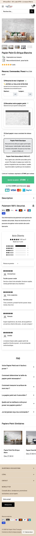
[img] (8, 271)
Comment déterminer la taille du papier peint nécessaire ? (14, 376)
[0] (32, 6)
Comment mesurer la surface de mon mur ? (14, 386)
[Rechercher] (32, 11)
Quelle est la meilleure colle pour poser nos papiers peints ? (14, 403)
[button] (6, 64)
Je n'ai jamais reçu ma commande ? (15, 412)
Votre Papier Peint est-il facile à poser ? (14, 367)
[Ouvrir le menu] (3, 6)
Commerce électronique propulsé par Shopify (15, 532)
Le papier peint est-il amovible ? (14, 395)
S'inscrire (8, 505)
